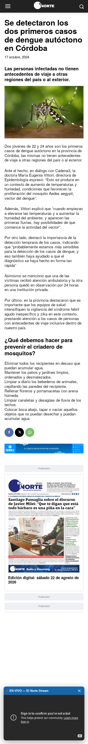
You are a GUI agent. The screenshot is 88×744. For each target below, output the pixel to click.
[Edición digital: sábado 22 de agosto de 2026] (44, 525)
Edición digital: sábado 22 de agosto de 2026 (43, 580)
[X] (19, 432)
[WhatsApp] (29, 432)
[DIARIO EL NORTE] (44, 5)
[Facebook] (9, 432)
